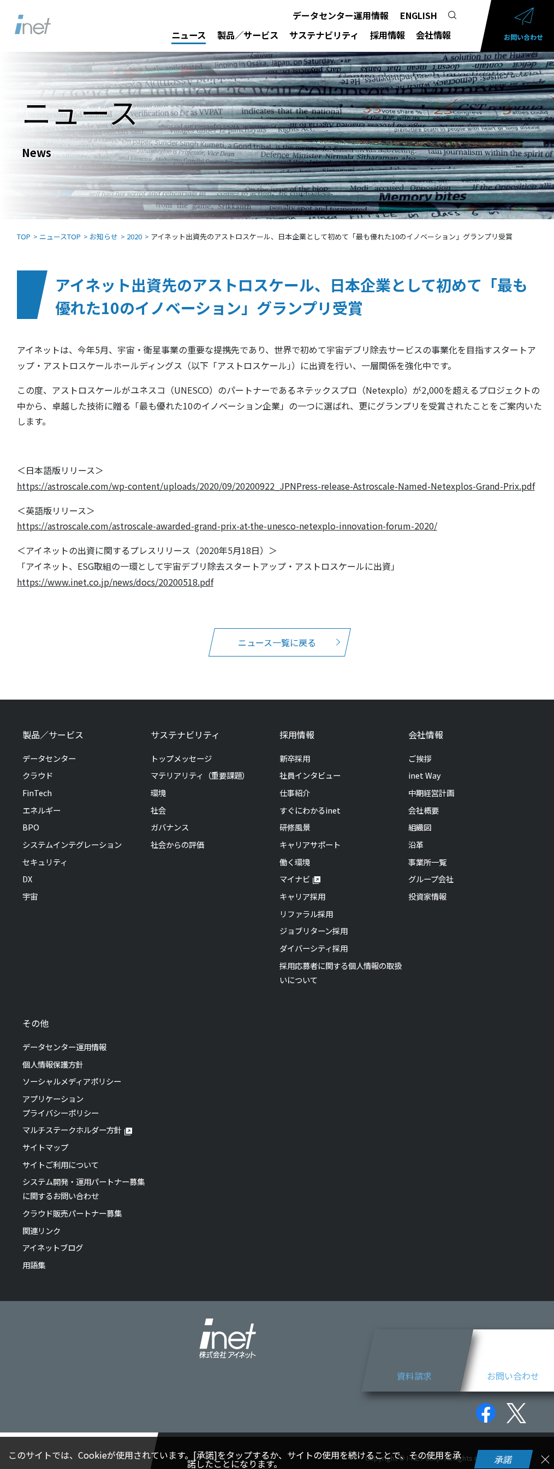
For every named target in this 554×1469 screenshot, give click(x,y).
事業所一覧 (427, 862)
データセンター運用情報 (341, 15)
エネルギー (41, 810)
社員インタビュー (310, 775)
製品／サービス (247, 35)
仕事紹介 (294, 792)
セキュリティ (45, 862)
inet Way (424, 775)
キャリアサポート (310, 844)
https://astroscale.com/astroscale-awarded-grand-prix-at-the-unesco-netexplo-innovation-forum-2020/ (227, 525)
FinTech (37, 792)
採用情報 (387, 35)
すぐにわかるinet (310, 810)
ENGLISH (418, 15)
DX (27, 878)
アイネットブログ (52, 1247)
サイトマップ (45, 1147)
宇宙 (30, 896)
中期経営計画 (431, 792)
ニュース (188, 35)
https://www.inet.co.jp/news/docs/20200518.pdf (115, 581)
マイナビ (294, 878)
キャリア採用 (302, 896)
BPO (30, 827)
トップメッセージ (181, 758)
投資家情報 (427, 896)
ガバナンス (170, 827)
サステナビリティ (324, 35)
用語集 (33, 1265)
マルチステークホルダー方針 (72, 1129)
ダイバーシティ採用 (313, 948)
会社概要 (423, 810)
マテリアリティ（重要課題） (200, 775)
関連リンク (41, 1230)
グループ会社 (431, 878)
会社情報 (433, 35)
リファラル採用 (306, 913)
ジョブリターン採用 (313, 930)
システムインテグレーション (72, 844)
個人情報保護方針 (53, 1064)
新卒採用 (294, 758)
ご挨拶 (419, 758)
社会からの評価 (177, 844)
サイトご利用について (60, 1164)
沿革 (416, 844)
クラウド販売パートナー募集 (72, 1213)
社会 (158, 810)
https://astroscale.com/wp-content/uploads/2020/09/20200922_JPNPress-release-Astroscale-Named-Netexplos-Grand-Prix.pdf (276, 485)
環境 (158, 792)
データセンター (49, 758)
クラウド (37, 775)
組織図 (419, 827)
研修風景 (294, 827)
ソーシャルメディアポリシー (71, 1081)
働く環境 (294, 862)
